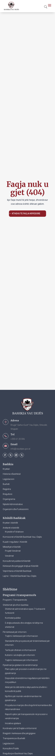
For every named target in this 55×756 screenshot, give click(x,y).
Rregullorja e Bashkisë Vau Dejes (18, 753)
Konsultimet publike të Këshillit (16, 561)
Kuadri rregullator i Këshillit (15, 542)
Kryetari (6, 469)
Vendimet (9, 556)
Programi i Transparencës (15, 600)
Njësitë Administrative (13, 504)
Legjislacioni (8, 479)
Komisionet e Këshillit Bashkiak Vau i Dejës (22, 537)
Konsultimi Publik (11, 748)
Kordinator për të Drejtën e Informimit (20, 728)
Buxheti (6, 484)
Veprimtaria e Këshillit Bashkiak (17, 571)
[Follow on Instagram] (16, 455)
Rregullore (7, 494)
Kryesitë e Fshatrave (14, 532)
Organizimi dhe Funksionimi (15, 509)
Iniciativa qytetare (13, 723)
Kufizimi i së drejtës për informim (20, 655)
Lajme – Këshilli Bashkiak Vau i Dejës (19, 576)
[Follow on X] (10, 455)
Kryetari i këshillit (10, 523)
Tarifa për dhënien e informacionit (20, 650)
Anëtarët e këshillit (11, 528)
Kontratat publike (13, 618)
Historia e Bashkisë (12, 474)
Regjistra (7, 489)
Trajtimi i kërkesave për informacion (21, 636)
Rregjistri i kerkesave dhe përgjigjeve (19, 733)
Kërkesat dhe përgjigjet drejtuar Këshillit (20, 566)
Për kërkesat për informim (15, 632)
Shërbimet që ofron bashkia (15, 605)
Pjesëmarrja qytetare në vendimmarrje (20, 665)
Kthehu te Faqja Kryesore (26, 213)
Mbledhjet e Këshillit (12, 547)
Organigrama (9, 499)
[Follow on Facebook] (5, 455)
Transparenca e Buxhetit (14, 738)
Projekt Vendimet (13, 551)
